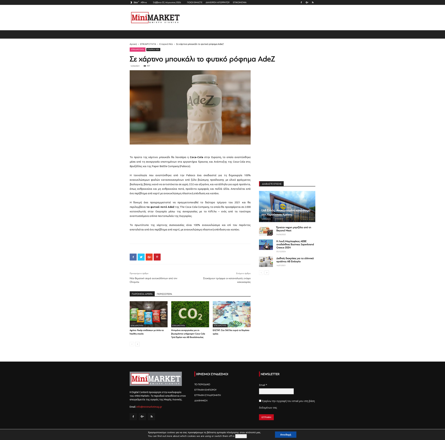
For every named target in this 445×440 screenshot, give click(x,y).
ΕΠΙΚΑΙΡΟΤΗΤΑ (148, 44)
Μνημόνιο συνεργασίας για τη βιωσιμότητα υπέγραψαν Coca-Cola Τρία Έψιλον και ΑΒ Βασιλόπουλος (188, 333)
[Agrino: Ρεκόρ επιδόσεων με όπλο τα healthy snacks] (149, 314)
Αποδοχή (285, 434)
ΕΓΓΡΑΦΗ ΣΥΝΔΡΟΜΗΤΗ (207, 395)
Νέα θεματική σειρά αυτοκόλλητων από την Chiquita (153, 280)
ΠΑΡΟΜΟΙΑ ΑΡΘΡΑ (142, 294)
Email (263, 385)
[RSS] (312, 2)
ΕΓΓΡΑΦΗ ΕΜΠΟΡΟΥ (205, 390)
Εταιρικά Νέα (166, 44)
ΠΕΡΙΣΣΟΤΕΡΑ (164, 294)
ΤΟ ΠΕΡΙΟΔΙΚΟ (202, 384)
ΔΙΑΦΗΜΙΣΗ (200, 400)
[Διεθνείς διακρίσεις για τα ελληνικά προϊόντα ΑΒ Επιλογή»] (266, 262)
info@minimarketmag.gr (149, 406)
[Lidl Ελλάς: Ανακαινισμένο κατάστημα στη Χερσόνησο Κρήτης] (287, 206)
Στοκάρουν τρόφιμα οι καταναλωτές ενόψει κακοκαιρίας (227, 280)
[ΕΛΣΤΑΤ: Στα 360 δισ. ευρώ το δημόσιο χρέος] (232, 314)
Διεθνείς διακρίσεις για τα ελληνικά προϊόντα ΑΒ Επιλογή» (295, 260)
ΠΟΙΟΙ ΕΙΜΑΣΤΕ (194, 2)
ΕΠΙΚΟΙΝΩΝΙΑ (239, 2)
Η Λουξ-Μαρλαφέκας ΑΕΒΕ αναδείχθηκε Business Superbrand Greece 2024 (295, 244)
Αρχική (133, 44)
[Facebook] (301, 2)
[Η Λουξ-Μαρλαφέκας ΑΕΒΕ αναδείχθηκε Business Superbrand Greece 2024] (266, 244)
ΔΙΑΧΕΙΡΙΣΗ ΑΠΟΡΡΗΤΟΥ (218, 2)
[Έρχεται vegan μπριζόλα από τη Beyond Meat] (266, 231)
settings (241, 436)
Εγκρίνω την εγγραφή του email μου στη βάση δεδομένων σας (287, 404)
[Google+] (307, 2)
